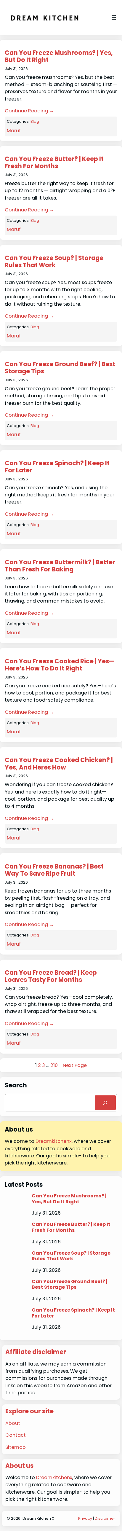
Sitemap (15, 1447)
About (12, 1423)
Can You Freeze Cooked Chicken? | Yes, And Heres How (59, 763)
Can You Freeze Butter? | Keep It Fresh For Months (54, 162)
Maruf (14, 130)
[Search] (105, 1102)
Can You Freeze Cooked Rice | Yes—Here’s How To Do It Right (59, 665)
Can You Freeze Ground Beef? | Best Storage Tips (60, 368)
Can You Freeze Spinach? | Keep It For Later (57, 467)
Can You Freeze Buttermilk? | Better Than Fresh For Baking (60, 566)
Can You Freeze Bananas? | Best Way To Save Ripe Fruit (54, 870)
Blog (34, 121)
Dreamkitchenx (54, 1141)
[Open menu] (113, 17)
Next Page (75, 1065)
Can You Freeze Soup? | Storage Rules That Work (54, 261)
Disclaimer (105, 1518)
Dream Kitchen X (38, 1518)
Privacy (85, 1518)
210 (54, 1065)
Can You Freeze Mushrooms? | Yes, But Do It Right (59, 56)
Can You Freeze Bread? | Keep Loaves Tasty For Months (51, 976)
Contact (15, 1435)
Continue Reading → (29, 110)
